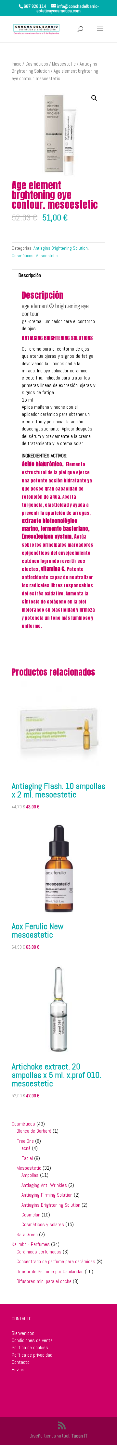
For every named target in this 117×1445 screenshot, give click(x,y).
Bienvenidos (23, 1333)
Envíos (18, 1369)
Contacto (21, 1362)
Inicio (16, 64)
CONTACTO (22, 1318)
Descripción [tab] (30, 275)
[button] (94, 98)
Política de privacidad (32, 1355)
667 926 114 (35, 6)
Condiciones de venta (32, 1340)
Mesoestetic (64, 64)
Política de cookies (30, 1347)
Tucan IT (79, 1435)
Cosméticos (36, 64)
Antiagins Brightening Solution (60, 248)
